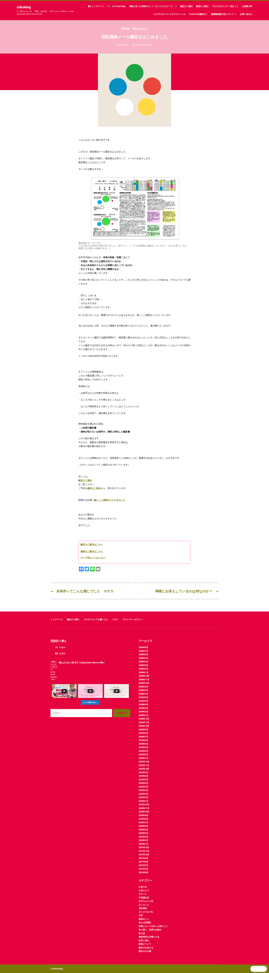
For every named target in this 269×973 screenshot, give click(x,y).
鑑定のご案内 (186, 6)
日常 (141, 915)
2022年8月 (143, 818)
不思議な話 (144, 897)
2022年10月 (144, 811)
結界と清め (144, 940)
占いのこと (144, 904)
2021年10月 (144, 854)
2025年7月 (143, 693)
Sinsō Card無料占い (198, 14)
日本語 (62, 653)
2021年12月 (144, 847)
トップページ (97, 6)
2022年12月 (144, 804)
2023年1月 (143, 800)
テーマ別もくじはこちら (93, 557)
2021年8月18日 (144, 44)
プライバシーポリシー (132, 619)
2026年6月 (143, 654)
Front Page (120, 6)
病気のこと (144, 918)
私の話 (142, 933)
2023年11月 (144, 765)
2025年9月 (143, 686)
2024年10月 (144, 725)
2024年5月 (143, 743)
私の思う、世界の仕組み (150, 929)
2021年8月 (143, 861)
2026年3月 (143, 665)
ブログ (115, 619)
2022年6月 (143, 825)
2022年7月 (143, 822)
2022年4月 (143, 833)
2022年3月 (143, 836)
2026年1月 (143, 672)
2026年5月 (143, 658)
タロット (143, 893)
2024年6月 (143, 740)
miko (126, 44)
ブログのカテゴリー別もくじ (225, 6)
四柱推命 (125, 28)
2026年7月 (143, 650)
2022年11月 (144, 808)
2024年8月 (143, 733)
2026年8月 (143, 647)
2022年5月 (143, 829)
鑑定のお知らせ (140, 28)
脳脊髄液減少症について (222, 14)
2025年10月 (144, 682)
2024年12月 (144, 718)
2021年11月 (144, 850)
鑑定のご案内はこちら (92, 544)
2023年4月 (143, 790)
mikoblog (24, 7)
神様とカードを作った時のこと (153, 926)
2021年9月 (143, 858)
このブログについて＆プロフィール (169, 14)
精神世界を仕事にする (149, 936)
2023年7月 (143, 779)
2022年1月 (143, 843)
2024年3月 (143, 750)
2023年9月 (143, 772)
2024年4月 (143, 747)
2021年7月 (143, 865)
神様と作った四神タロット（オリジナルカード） (151, 6)
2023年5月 (143, 786)
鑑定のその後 (145, 951)
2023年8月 (143, 775)
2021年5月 (143, 872)
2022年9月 (143, 815)
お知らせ (143, 886)
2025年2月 (143, 711)
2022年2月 (143, 840)
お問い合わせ (246, 14)
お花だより (144, 890)
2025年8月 (143, 690)
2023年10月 (144, 768)
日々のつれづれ (146, 911)
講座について (145, 943)
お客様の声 (247, 6)
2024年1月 (143, 758)
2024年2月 (143, 754)
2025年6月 (143, 697)
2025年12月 (144, 675)
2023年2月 (143, 797)
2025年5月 (143, 700)
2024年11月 (144, 722)
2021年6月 (143, 868)
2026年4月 (143, 661)
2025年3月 (143, 708)
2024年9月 (143, 729)
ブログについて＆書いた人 (95, 619)
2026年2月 (143, 668)
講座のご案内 (202, 6)
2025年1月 (143, 715)
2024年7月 (143, 736)
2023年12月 (144, 761)
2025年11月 (144, 679)
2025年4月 (143, 704)
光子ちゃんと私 (146, 901)
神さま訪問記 (145, 922)
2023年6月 (143, 783)
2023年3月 (143, 793)
